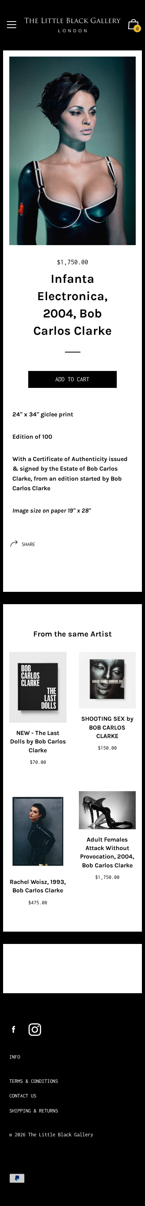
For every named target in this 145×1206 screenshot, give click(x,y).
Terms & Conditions (33, 1081)
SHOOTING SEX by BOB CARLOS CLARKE (107, 727)
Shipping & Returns (33, 1111)
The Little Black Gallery (60, 1135)
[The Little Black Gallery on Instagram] (34, 1029)
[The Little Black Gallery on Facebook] (13, 1029)
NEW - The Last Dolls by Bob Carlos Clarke (38, 741)
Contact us (22, 1096)
